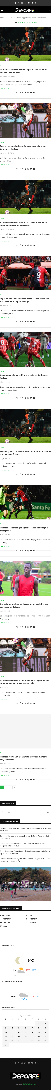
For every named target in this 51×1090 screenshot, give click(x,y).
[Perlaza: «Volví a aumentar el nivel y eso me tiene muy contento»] (25, 731)
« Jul (3, 1050)
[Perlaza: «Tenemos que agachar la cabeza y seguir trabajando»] (25, 502)
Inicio (2, 18)
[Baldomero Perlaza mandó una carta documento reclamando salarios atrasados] (25, 197)
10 (6, 1032)
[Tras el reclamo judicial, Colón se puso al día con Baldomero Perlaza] (25, 120)
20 (25, 1036)
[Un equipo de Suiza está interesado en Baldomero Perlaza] (25, 349)
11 (12, 1032)
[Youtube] (29, 3)
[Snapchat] (32, 3)
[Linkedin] (25, 3)
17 (6, 1036)
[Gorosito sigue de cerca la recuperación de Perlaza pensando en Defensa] (25, 578)
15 (39, 1032)
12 (19, 1032)
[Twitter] (18, 3)
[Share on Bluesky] (31, 92)
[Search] (48, 9)
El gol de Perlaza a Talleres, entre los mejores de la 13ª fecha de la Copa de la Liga (24, 300)
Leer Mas (3, 88)
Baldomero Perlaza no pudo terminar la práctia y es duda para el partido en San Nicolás (24, 682)
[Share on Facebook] (20, 92)
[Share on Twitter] (22, 92)
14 (32, 1032)
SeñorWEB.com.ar (29, 1084)
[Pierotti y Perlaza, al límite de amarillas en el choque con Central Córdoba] (25, 426)
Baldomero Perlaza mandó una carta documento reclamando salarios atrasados (23, 224)
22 (39, 1036)
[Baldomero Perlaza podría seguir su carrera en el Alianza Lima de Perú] (25, 44)
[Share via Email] (34, 92)
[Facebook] (15, 3)
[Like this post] (17, 92)
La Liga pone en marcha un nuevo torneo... (25, 882)
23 (45, 1036)
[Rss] (35, 3)
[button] (2, 884)
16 (45, 1032)
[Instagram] (22, 3)
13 (25, 1032)
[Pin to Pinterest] (25, 92)
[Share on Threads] (28, 92)
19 (19, 1036)
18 (12, 1036)
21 (32, 1036)
